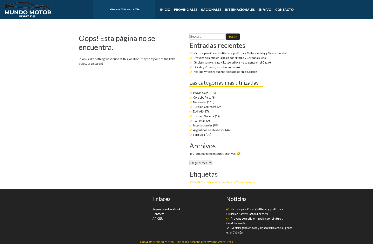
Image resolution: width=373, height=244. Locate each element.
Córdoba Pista (202, 97)
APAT (197, 182)
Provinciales (200, 93)
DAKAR (198, 111)
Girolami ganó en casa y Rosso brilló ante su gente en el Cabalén (233, 62)
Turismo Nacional (203, 116)
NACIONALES (211, 9)
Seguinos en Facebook (166, 209)
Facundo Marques (226, 182)
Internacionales (203, 125)
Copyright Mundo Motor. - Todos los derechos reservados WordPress (186, 241)
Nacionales (200, 102)
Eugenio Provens (209, 182)
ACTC (192, 182)
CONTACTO (284, 9)
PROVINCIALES (185, 9)
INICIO (165, 9)
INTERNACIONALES (240, 9)
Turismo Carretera (204, 106)
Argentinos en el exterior (209, 130)
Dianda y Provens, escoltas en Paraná (217, 67)
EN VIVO (264, 9)
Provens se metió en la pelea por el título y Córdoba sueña (230, 57)
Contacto (159, 214)
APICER (158, 218)
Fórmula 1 (199, 134)
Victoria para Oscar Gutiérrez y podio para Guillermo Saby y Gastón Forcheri (241, 53)
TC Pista (198, 120)
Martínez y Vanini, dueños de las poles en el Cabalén (225, 71)
